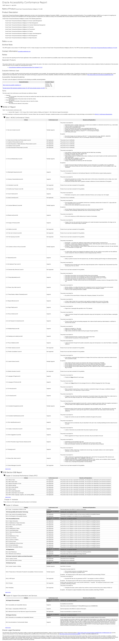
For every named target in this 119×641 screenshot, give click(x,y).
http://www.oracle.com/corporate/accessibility (70, 633)
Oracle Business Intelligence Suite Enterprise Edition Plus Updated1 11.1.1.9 (25, 67)
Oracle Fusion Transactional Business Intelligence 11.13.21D (103, 47)
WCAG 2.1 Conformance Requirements (103, 114)
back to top (8, 468)
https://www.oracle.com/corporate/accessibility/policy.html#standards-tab (94, 632)
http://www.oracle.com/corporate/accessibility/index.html (100, 74)
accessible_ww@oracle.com (24, 51)
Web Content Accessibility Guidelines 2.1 (12, 85)
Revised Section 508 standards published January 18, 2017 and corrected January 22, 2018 (24, 88)
